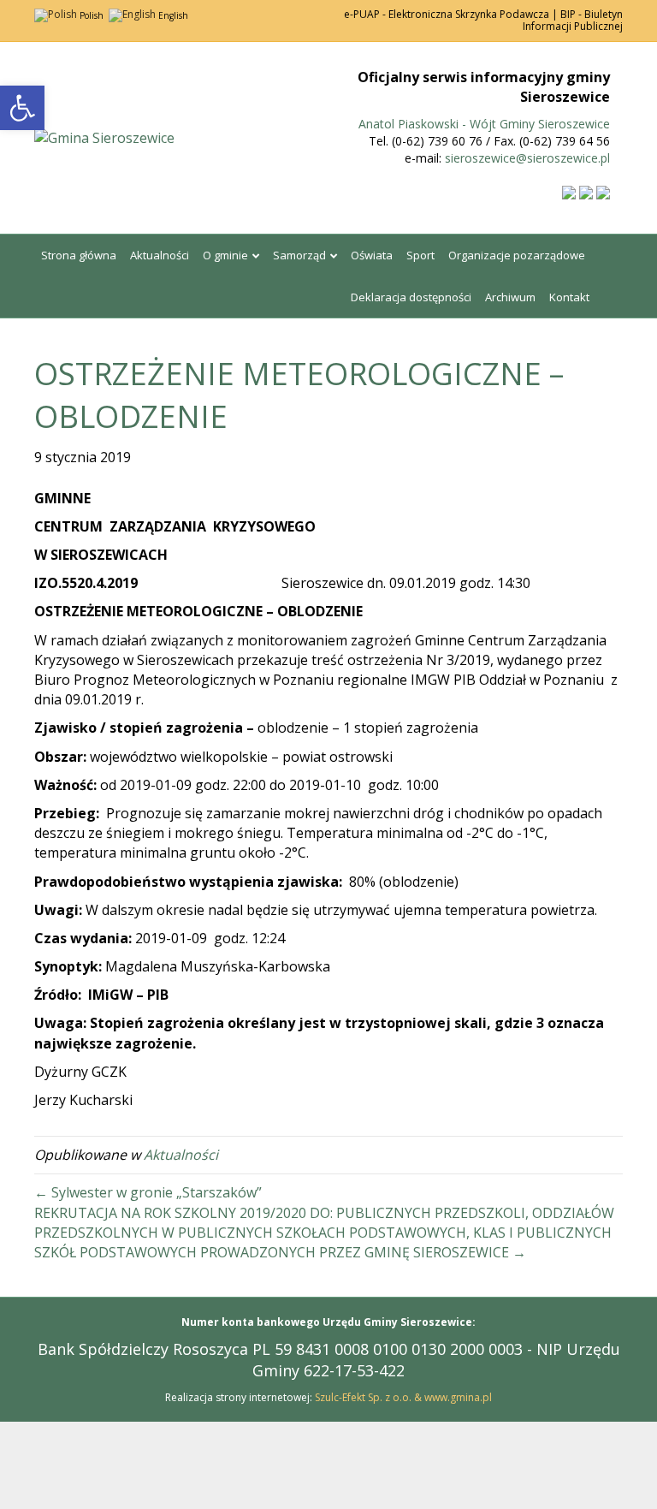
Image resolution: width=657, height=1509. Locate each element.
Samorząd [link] (299, 255)
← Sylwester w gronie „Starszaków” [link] (148, 1192)
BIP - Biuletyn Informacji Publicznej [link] (573, 20)
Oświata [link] (372, 255)
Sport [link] (420, 255)
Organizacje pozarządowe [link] (516, 255)
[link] (22, 108)
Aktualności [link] (159, 255)
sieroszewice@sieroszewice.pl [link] (527, 158)
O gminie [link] (225, 255)
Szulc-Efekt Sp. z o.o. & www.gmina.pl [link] (403, 1397)
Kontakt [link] (569, 297)
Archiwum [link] (510, 297)
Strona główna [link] (78, 255)
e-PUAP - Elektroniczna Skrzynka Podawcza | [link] (451, 14)
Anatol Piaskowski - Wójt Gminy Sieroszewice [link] (484, 124)
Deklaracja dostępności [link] (411, 297)
